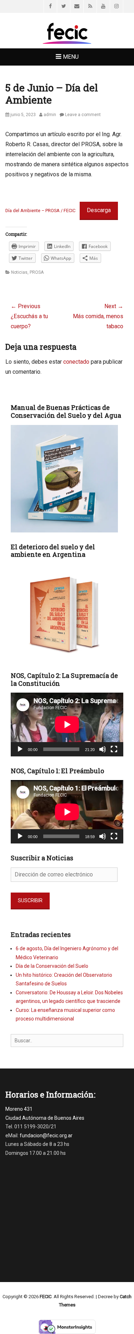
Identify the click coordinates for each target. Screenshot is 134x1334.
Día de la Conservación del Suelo (52, 966)
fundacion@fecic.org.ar (46, 1135)
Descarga (99, 210)
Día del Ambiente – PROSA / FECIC (40, 210)
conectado (76, 361)
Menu (71, 56)
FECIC (45, 1296)
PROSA (37, 272)
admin (50, 114)
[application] (67, 724)
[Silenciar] (102, 749)
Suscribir (30, 900)
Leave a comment (83, 114)
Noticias (19, 272)
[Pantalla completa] (114, 749)
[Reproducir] (20, 749)
